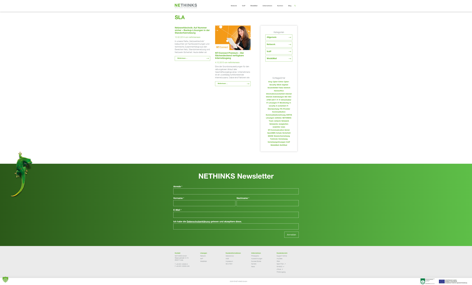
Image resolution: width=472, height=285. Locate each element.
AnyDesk (279, 258)
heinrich (287, 88)
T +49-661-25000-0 (181, 264)
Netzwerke (273, 124)
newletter (276, 127)
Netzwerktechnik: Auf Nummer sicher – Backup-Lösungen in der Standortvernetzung (192, 30)
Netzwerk (285, 121)
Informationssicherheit (275, 94)
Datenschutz (230, 256)
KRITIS (289, 115)
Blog (289, 6)
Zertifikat (283, 145)
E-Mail (177, 210)
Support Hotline (282, 256)
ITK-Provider (285, 109)
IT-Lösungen (271, 103)
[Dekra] (427, 281)
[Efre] (453, 282)
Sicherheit (286, 133)
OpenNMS (271, 133)
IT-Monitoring (283, 103)
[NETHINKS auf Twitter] (178, 272)
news (283, 127)
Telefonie (274, 139)
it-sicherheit (281, 106)
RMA (278, 261)
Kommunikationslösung (276, 115)
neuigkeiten (283, 124)
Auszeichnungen (256, 258)
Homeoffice (279, 91)
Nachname (243, 198)
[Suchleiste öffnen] (295, 6)
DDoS (279, 85)
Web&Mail (253, 6)
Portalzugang (281, 272)
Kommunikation (278, 112)
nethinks (278, 118)
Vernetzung (283, 139)
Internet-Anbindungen (275, 97)
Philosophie (255, 256)
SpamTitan (280, 264)
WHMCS (279, 266)
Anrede (177, 187)
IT (277, 100)
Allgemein (271, 37)
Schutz (279, 133)
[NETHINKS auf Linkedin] (182, 272)
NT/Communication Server (279, 130)
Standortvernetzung (282, 136)
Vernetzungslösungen (277, 142)
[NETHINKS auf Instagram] (184, 272)
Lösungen (270, 118)
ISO (286, 97)
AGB (227, 258)
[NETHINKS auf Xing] (180, 272)
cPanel (279, 269)
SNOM (270, 136)
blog (270, 82)
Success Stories (256, 261)
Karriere (280, 6)
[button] (5, 279)
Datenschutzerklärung (198, 222)
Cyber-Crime (278, 82)
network (277, 121)
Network (234, 6)
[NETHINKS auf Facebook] (176, 272)
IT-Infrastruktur (285, 100)
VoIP (243, 6)
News (253, 266)
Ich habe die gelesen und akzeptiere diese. (207, 222)
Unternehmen (267, 6)
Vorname (178, 198)
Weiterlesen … (182, 58)
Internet (288, 94)
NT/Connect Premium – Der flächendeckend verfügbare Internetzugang (229, 55)
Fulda (281, 88)
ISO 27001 (229, 264)
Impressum (229, 261)
